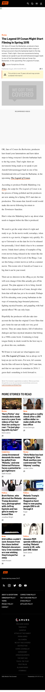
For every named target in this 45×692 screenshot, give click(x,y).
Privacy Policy (7, 604)
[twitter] (14, 585)
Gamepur (22, 630)
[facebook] (20, 585)
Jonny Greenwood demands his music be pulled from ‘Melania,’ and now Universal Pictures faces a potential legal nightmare (11, 462)
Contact (5, 607)
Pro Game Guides (22, 624)
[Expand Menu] (37, 3)
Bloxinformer (22, 667)
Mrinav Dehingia (28, 427)
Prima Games (22, 636)
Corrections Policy (28, 595)
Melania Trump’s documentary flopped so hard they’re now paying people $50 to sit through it (32, 502)
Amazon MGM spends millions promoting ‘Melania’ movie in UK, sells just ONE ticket (33, 544)
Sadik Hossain (6, 473)
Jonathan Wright (7, 517)
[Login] (41, 3)
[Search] (28, 3)
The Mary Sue (22, 658)
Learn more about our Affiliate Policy (11, 385)
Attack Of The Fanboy (22, 633)
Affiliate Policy (26, 604)
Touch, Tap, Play (22, 661)
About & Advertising (10, 595)
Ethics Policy (25, 601)
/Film (4, 188)
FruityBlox (22, 664)
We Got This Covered (22, 643)
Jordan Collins (28, 468)
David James (6, 433)
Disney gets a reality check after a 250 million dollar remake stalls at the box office (33, 419)
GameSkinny (22, 652)
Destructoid (22, 646)
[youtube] (25, 585)
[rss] (4, 585)
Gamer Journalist (23, 649)
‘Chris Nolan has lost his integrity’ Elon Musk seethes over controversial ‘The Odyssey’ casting (33, 460)
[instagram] (9, 585)
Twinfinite (22, 627)
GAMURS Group (39, 676)
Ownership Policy (8, 598)
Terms (4, 601)
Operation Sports (22, 655)
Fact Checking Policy (28, 598)
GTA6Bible (22, 671)
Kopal (25, 512)
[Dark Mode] (32, 3)
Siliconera (22, 639)
